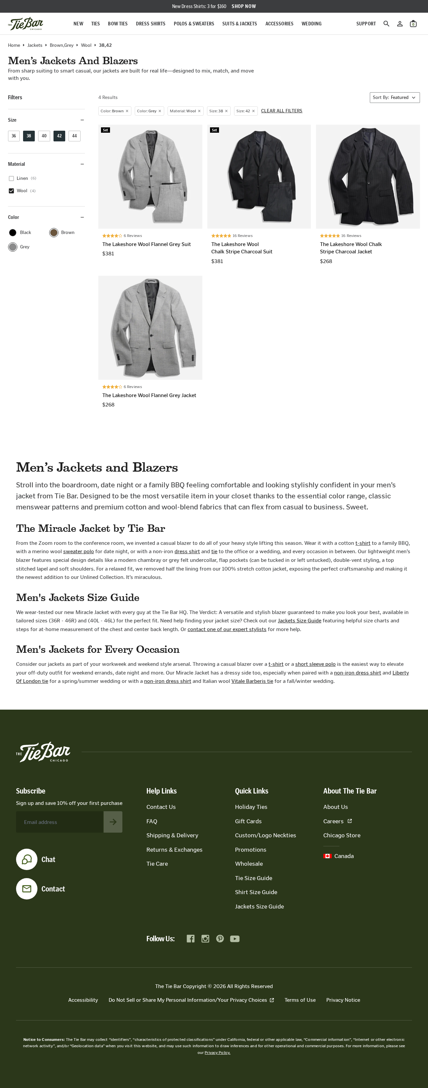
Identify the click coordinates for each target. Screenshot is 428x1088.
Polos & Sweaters (194, 23)
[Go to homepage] (25, 23)
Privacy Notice (343, 1000)
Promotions (250, 849)
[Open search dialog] (386, 24)
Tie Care (157, 863)
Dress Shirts (151, 23)
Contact (53, 889)
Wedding (312, 23)
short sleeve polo (315, 664)
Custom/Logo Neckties (265, 835)
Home (14, 45)
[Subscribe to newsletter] (113, 822)
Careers (333, 821)
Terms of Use (300, 1000)
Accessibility (83, 1000)
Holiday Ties (251, 807)
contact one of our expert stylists (227, 629)
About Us (335, 807)
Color (13, 217)
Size (12, 120)
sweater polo (78, 551)
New (78, 23)
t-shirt (362, 543)
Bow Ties (118, 23)
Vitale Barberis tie (252, 681)
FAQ (151, 821)
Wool (86, 45)
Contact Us (161, 807)
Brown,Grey (62, 45)
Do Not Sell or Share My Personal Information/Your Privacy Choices (188, 1000)
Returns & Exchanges (174, 849)
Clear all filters (282, 111)
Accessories (279, 23)
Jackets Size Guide (299, 620)
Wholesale (249, 863)
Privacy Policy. (217, 1052)
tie (214, 551)
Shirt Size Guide (256, 892)
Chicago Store (341, 835)
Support (366, 23)
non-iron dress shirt (357, 673)
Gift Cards (248, 821)
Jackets (34, 45)
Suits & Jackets (239, 23)
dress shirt (187, 551)
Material (16, 164)
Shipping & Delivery (172, 835)
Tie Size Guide (253, 878)
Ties (95, 23)
